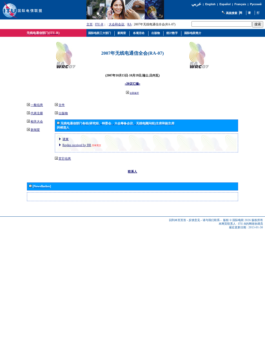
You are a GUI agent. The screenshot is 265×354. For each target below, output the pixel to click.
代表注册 (37, 113)
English (210, 4)
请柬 (65, 139)
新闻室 (35, 130)
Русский (256, 4)
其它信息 (64, 158)
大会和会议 (116, 24)
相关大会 (37, 121)
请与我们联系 (211, 220)
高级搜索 (231, 13)
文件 (61, 105)
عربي (196, 3)
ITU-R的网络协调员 (250, 223)
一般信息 (37, 105)
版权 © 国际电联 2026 (237, 220)
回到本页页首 (177, 220)
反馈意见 (194, 220)
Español (225, 4)
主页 (89, 24)
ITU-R (99, 24)
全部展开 (134, 93)
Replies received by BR (76, 145)
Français (240, 4)
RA (129, 24)
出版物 (63, 113)
